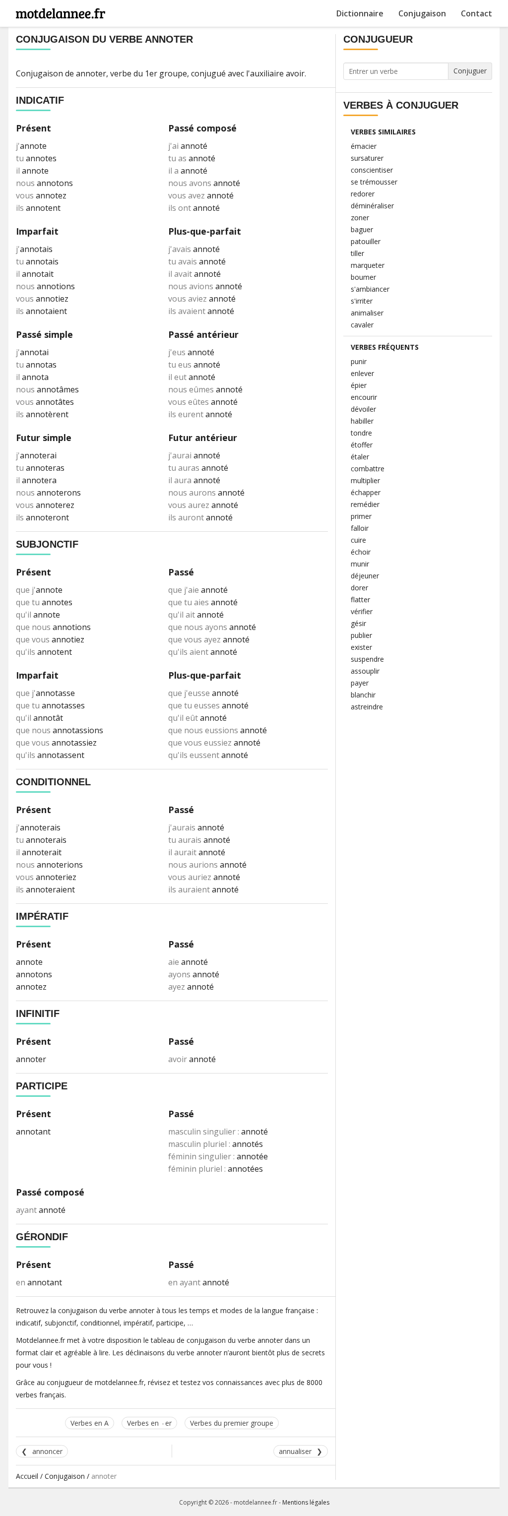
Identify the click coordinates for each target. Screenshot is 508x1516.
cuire (358, 540)
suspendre (367, 659)
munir (360, 563)
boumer (363, 277)
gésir (358, 623)
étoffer (362, 444)
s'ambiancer (370, 289)
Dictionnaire (359, 13)
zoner (360, 217)
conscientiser (372, 170)
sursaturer (367, 158)
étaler (360, 456)
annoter (91, 73)
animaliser (367, 312)
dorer (359, 587)
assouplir (365, 671)
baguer (362, 229)
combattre (367, 468)
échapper (366, 492)
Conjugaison (422, 13)
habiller (362, 421)
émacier (364, 146)
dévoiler (363, 409)
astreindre (367, 706)
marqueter (367, 265)
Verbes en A (89, 1423)
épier (359, 385)
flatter (360, 599)
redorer (363, 193)
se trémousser (374, 182)
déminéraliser (372, 205)
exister (361, 647)
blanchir (363, 694)
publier (361, 635)
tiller (357, 253)
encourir (364, 397)
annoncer (47, 1451)
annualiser (295, 1451)
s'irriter (362, 301)
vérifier (362, 611)
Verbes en (149, 1423)
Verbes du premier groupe (231, 1423)
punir (359, 361)
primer (361, 516)
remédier (365, 504)
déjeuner (365, 575)
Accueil (27, 1476)
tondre (361, 433)
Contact (476, 13)
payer (360, 683)
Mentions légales (305, 1502)
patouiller (366, 241)
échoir (361, 552)
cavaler (362, 324)
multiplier (365, 480)
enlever (362, 373)
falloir (360, 528)
